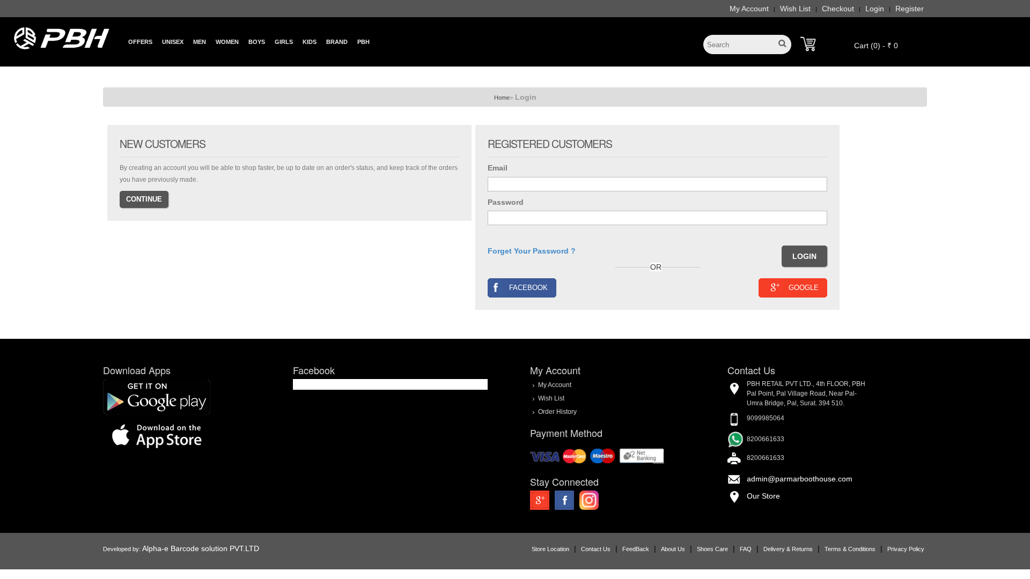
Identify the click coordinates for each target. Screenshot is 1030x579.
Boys (256, 42)
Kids (310, 42)
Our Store (763, 496)
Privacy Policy (905, 549)
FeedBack (635, 549)
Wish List (795, 8)
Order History (557, 411)
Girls (284, 42)
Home (502, 97)
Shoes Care (712, 549)
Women (227, 42)
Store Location (550, 549)
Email (497, 168)
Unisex (172, 42)
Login (874, 8)
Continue (144, 199)
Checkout (838, 8)
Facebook (528, 288)
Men (199, 42)
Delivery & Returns (788, 549)
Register (909, 8)
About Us (673, 549)
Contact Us (595, 549)
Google (804, 288)
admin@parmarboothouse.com (799, 478)
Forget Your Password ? (532, 251)
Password (506, 202)
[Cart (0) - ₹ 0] (808, 44)
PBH (363, 42)
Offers (140, 42)
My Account (749, 8)
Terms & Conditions (850, 549)
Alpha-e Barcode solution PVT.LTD (200, 548)
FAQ (746, 549)
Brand (337, 42)
